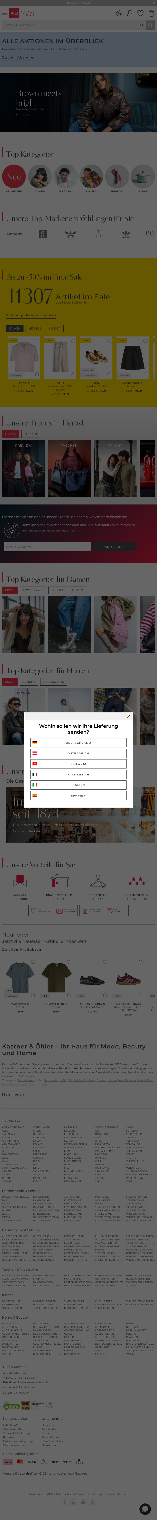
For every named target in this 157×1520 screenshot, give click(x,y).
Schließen (129, 716)
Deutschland (78, 742)
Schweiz (78, 763)
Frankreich (78, 774)
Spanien (78, 795)
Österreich (78, 753)
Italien (78, 785)
